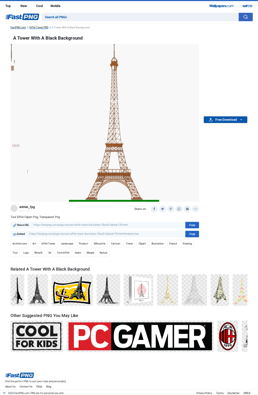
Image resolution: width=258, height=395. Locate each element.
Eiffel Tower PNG (38, 27)
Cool (39, 6)
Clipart (142, 243)
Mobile (55, 6)
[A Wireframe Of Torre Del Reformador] (194, 289)
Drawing (187, 243)
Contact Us (26, 386)
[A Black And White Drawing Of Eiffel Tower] (37, 289)
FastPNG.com (18, 27)
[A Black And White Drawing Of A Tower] (108, 289)
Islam (78, 252)
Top (8, 6)
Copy (192, 225)
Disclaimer (234, 393)
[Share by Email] (187, 208)
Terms (220, 393)
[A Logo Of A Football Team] (227, 336)
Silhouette (99, 243)
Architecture (19, 243)
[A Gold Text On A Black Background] (167, 289)
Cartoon (115, 243)
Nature (103, 252)
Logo (26, 252)
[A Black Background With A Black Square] (17, 289)
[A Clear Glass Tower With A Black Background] (219, 289)
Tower (129, 243)
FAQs (39, 386)
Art (34, 243)
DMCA (247, 393)
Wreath (38, 252)
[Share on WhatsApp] (179, 208)
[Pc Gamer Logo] (140, 336)
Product (83, 243)
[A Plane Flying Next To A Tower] (72, 289)
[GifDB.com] (247, 6)
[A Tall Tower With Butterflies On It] (242, 289)
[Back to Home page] (22, 17)
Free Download (226, 119)
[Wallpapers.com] (221, 6)
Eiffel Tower (48, 243)
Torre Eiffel (63, 252)
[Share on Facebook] (154, 208)
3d (49, 252)
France (173, 243)
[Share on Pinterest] (170, 208)
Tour (15, 252)
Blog (48, 386)
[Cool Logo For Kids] (36, 336)
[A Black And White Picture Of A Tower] (138, 289)
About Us (10, 386)
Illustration (158, 243)
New (24, 6)
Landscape (67, 243)
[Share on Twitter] (162, 208)
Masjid (90, 252)
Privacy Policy (204, 393)
